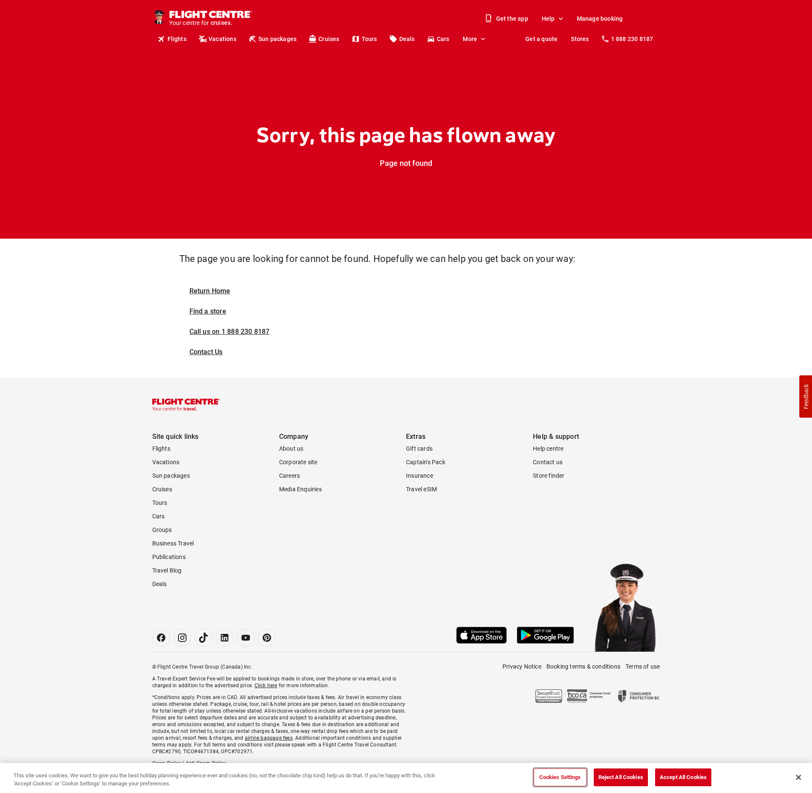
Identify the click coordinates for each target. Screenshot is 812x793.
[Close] (798, 777)
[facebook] (161, 638)
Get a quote (541, 39)
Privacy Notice (521, 666)
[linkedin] (224, 638)
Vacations (222, 39)
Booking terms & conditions (583, 666)
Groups (162, 529)
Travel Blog (167, 570)
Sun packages (277, 39)
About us (291, 448)
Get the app (512, 18)
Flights (177, 39)
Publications (169, 556)
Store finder (548, 475)
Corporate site (298, 462)
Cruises (328, 39)
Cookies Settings (560, 777)
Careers (289, 475)
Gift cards (419, 448)
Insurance (419, 475)
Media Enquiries (300, 489)
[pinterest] (267, 638)
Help (548, 18)
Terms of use (642, 666)
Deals (407, 39)
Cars (443, 39)
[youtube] (246, 638)
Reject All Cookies (620, 777)
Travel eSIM (421, 489)
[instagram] (182, 638)
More (470, 39)
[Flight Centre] (186, 404)
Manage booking (600, 18)
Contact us (547, 462)
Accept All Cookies (683, 777)
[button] (805, 396)
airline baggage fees (269, 738)
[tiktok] (203, 638)
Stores (580, 39)
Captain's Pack (425, 462)
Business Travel (173, 543)
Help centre (548, 448)
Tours (369, 39)
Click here (266, 685)
